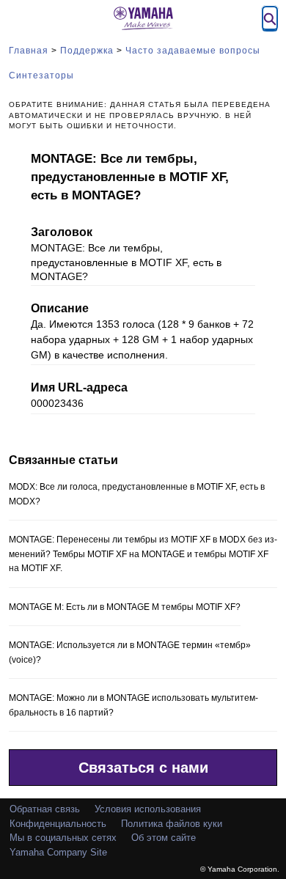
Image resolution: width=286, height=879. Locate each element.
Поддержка (87, 50)
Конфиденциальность (58, 823)
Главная (28, 50)
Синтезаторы (41, 75)
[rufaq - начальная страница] (143, 18)
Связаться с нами (143, 768)
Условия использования (148, 808)
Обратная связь (45, 808)
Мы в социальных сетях (63, 837)
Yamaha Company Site (58, 852)
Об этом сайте (163, 837)
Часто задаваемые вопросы (192, 50)
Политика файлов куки (171, 823)
